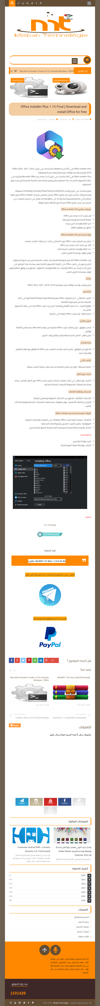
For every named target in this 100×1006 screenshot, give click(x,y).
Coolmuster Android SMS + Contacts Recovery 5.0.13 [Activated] (34, 849)
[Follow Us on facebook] (28, 1003)
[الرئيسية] (87, 60)
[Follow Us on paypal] (33, 1003)
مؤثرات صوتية (83, 936)
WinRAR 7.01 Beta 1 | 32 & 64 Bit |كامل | (46, 561)
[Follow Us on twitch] (11, 1003)
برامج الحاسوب (41, 119)
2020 (83, 900)
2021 (83, 896)
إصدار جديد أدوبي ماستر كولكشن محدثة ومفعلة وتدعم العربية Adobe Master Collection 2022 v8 (73, 851)
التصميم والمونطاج (81, 917)
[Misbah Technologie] (51, 37)
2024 (83, 884)
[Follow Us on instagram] (20, 1003)
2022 (83, 892)
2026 (83, 875)
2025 (83, 879)
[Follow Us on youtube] (15, 1003)
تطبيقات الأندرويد (82, 926)
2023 (83, 888)
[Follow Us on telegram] (24, 1003)
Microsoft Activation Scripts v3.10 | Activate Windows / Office (57, 71)
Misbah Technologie (60, 1003)
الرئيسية (52, 119)
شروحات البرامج (83, 931)
